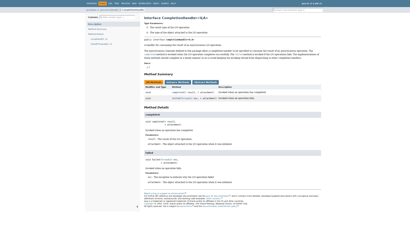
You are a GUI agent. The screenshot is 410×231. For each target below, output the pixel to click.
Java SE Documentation (217, 196)
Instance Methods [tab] (178, 82)
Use (110, 3)
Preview (125, 3)
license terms (185, 206)
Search (165, 3)
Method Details (96, 34)
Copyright (149, 204)
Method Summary (97, 29)
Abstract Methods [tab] (205, 82)
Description (94, 24)
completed (178, 92)
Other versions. (213, 198)
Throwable (187, 98)
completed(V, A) (99, 39)
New (134, 3)
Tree (116, 3)
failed (176, 98)
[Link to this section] (175, 74)
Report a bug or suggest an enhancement (164, 193)
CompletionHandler (133, 10)
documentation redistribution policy (219, 206)
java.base (91, 10)
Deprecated (145, 3)
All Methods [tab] (153, 82)
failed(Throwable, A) (101, 44)
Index (156, 3)
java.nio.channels (109, 10)
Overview (91, 3)
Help (173, 3)
